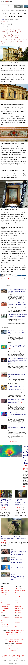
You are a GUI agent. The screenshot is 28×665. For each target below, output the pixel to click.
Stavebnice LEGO (6, 645)
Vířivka (16, 641)
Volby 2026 (3, 588)
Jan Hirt (16, 592)
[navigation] (2, 2)
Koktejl (9, 391)
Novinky (2, 19)
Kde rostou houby (10, 632)
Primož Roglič (18, 596)
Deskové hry (7, 648)
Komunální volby (4, 597)
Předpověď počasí (20, 630)
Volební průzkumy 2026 (6, 590)
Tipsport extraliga (4, 606)
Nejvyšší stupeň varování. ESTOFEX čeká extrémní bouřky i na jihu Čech (17, 426)
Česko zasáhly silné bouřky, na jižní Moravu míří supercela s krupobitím (17, 346)
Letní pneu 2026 (18, 617)
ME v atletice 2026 (5, 608)
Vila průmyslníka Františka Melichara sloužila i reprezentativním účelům (17, 315)
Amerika (9, 363)
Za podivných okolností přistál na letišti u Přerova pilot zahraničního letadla (16, 332)
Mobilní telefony (18, 643)
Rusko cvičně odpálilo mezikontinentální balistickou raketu (20, 501)
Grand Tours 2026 (19, 597)
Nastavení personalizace (18, 658)
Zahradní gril (11, 641)
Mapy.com (13, 630)
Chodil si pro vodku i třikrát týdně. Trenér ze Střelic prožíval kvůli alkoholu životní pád (5, 502)
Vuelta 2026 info (18, 588)
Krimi (9, 335)
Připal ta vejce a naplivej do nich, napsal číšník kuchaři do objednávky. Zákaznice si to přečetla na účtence (17, 387)
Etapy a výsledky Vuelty (20, 590)
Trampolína (23, 636)
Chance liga (3, 602)
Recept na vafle (18, 610)
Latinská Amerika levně (6, 624)
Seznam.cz (20, 1)
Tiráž (23, 655)
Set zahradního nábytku (19, 639)
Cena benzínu (18, 632)
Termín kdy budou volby (6, 594)
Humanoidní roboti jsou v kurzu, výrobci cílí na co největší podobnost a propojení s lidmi (17, 401)
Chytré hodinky (19, 648)
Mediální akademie (6, 656)
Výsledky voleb (4, 592)
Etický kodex (14, 656)
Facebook (5, 655)
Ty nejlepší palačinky (19, 602)
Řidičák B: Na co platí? (19, 622)
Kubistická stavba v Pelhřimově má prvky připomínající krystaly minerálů (17, 303)
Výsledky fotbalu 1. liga (6, 604)
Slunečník (5, 639)
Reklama (14, 655)
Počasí (9, 350)
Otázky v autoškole (19, 624)
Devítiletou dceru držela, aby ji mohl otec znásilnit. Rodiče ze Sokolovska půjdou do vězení (17, 374)
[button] (14, 53)
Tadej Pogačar (18, 594)
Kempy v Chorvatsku (5, 617)
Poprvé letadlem (4, 619)
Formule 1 (3, 610)
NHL (2, 612)
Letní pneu (22, 645)
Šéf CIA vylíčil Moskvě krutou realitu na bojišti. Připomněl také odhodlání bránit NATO (17, 360)
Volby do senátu (4, 596)
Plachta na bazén (16, 636)
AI (8, 404)
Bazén (9, 636)
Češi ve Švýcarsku (5, 622)
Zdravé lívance (18, 606)
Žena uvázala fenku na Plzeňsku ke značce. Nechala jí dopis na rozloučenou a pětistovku (13, 537)
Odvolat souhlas (8, 658)
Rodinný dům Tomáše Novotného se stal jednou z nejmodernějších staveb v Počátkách (17, 291)
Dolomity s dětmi (4, 626)
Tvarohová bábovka (19, 608)
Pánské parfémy (13, 650)
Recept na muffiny (19, 604)
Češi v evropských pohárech (13, 634)
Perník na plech (18, 612)
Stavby (14, 282)
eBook (4, 24)
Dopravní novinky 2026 (20, 620)
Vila (11, 282)
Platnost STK (17, 626)
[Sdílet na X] (26, 279)
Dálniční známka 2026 (19, 619)
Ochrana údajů (21, 656)
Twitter (10, 655)
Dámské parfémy (15, 645)
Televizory (13, 648)
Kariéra (19, 655)
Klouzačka (10, 639)
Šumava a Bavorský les (6, 620)
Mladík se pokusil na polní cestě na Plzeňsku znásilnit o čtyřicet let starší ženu (17, 414)
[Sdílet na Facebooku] (24, 279)
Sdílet (9, 24)
